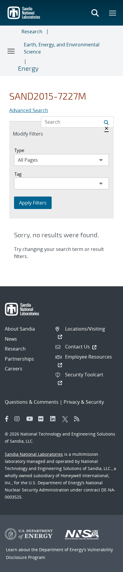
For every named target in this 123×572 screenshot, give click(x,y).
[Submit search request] (106, 122)
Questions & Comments (32, 402)
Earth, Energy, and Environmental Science (61, 48)
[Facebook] (6, 418)
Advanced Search (28, 110)
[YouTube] (30, 418)
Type (19, 150)
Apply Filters (33, 202)
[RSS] (78, 418)
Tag (17, 174)
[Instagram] (18, 418)
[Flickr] (42, 418)
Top (105, 565)
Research (31, 31)
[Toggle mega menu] (112, 12)
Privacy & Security (84, 402)
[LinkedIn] (54, 418)
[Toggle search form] (95, 12)
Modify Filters (34, 133)
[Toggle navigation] (11, 50)
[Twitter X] (66, 418)
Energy (28, 68)
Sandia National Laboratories (34, 454)
